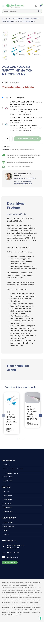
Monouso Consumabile (26, 149)
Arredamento (8, 507)
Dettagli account (9, 526)
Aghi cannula (14, 149)
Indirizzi (6, 534)
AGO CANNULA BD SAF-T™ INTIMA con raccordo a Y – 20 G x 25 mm (26, 103)
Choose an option (17, 97)
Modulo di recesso (12, 473)
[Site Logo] (15, 6)
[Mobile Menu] (4, 5)
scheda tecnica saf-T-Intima (17, 214)
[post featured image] (11, 400)
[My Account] (36, 5)
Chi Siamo (7, 465)
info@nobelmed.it (12, 557)
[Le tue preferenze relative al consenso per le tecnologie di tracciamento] (40, 618)
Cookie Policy (8, 480)
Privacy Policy (8, 477)
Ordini (5, 530)
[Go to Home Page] (2, 18)
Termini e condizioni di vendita (13, 469)
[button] (12, 43)
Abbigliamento (8, 511)
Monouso (7, 492)
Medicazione (8, 495)
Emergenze (7, 503)
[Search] (39, 11)
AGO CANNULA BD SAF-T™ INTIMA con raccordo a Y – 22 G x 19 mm (26, 119)
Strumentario (8, 499)
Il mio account (8, 522)
